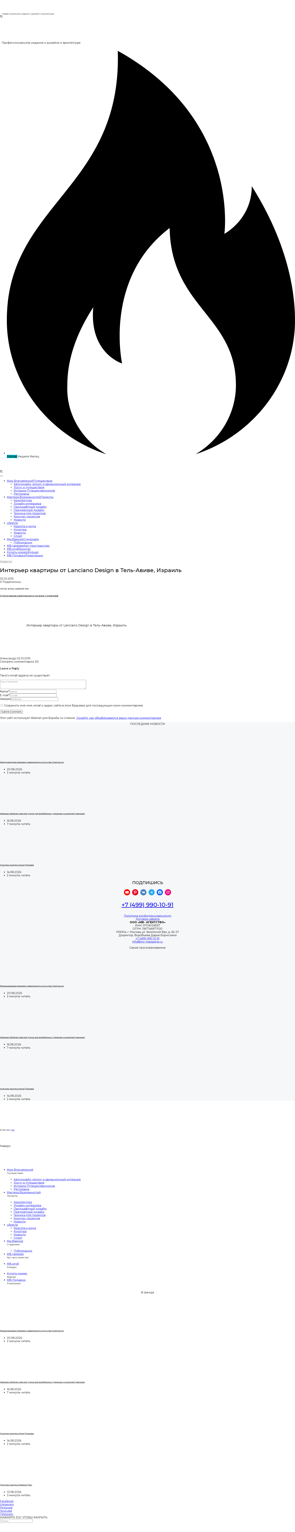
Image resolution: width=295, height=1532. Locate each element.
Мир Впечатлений (20, 1169)
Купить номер (17, 1273)
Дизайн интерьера (27, 503)
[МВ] (11, 11)
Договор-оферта (147, 919)
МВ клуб (13, 1263)
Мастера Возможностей (24, 1192)
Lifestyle (12, 523)
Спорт (18, 536)
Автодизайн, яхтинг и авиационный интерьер (47, 484)
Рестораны (21, 493)
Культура (20, 529)
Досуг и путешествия (29, 487)
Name (4, 691)
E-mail (5, 695)
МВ (12, 1130)
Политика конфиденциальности (147, 915)
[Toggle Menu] (1, 475)
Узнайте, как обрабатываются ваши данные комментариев (118, 718)
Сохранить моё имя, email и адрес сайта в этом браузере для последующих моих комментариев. (73, 705)
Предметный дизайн (29, 510)
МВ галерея (15, 1254)
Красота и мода (25, 526)
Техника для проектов (30, 513)
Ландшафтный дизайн (30, 506)
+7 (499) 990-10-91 (147, 904)
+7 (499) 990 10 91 (147, 938)
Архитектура (23, 500)
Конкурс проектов (27, 516)
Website (5, 699)
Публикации (23, 542)
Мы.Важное (15, 1241)
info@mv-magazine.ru (147, 941)
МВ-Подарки (16, 1280)
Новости (20, 519)
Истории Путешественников (34, 490)
